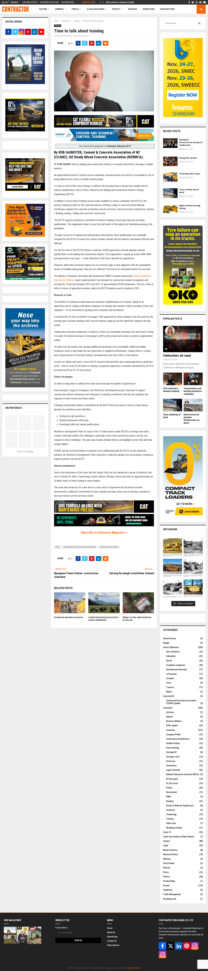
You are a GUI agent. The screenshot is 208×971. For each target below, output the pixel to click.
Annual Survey (169, 638)
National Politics (170, 854)
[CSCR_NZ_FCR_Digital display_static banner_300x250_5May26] (25, 130)
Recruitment (171, 792)
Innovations (171, 765)
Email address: (61, 927)
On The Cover (172, 783)
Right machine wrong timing (189, 207)
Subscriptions (113, 945)
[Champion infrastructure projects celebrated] (170, 143)
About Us (111, 932)
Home (109, 928)
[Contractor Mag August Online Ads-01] (25, 236)
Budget (166, 643)
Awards (169, 716)
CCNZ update (172, 725)
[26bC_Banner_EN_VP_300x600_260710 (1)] (183, 116)
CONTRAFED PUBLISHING (49, 2)
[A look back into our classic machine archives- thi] (193, 547)
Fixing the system (188, 158)
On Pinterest (13, 407)
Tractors (170, 687)
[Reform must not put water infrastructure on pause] (193, 405)
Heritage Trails (173, 756)
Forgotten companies (175, 665)
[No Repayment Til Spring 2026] (104, 525)
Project (116, 9)
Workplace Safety (174, 828)
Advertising (149, 9)
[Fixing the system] (170, 161)
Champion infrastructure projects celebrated (191, 142)
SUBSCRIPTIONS (167, 9)
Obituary (167, 859)
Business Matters (174, 721)
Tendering (167, 890)
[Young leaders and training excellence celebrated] (193, 379)
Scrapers (170, 678)
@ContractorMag (25, 451)
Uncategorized (169, 899)
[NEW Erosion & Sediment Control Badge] (104, 140)
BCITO (58, 547)
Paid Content (168, 863)
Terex (168, 683)
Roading (169, 801)
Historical (170, 761)
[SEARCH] (199, 23)
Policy (166, 872)
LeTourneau (171, 674)
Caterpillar (171, 656)
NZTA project (172, 779)
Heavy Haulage (172, 748)
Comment (170, 730)
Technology (171, 814)
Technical (170, 810)
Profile (75, 9)
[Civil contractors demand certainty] (172, 379)
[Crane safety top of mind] (170, 193)
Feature (43, 9)
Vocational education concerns (68, 617)
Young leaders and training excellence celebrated (193, 391)
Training (57, 25)
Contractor (168, 708)
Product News (169, 881)
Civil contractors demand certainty (120, 2)
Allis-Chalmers (173, 651)
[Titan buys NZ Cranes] (170, 177)
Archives (132, 9)
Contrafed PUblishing (64, 36)
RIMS (168, 796)
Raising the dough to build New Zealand (131, 573)
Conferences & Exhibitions (178, 739)
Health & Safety (173, 743)
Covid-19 (167, 832)
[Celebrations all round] (183, 339)
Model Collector (170, 850)
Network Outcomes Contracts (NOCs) (182, 774)
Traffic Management (172, 894)
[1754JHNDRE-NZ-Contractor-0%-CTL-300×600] (183, 514)
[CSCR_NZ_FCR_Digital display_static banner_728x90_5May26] (104, 126)
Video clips (171, 823)
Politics (166, 876)
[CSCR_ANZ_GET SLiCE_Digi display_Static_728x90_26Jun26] (104, 511)
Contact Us (112, 941)
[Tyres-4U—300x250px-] (25, 279)
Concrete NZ (168, 696)
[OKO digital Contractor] (183, 304)
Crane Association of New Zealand (178, 836)
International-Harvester (176, 669)
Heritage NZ (171, 752)
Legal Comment (173, 770)
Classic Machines (95, 9)
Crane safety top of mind (189, 191)
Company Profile (173, 734)
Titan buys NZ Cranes (189, 173)
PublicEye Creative (133, 968)
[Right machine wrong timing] (170, 209)
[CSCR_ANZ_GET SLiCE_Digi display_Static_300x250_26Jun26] (25, 190)
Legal (165, 845)
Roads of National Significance (180, 805)
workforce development (109, 547)
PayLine (166, 867)
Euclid (169, 660)
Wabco (169, 692)
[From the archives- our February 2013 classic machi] (172, 547)
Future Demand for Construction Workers (79, 547)
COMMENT (59, 9)
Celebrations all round (177, 355)
